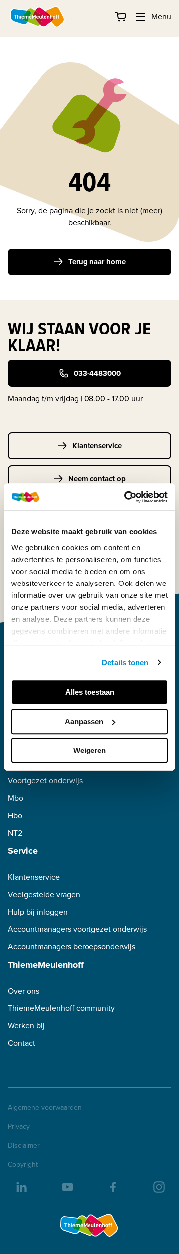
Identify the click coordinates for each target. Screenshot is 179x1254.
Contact (21, 1043)
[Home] (38, 17)
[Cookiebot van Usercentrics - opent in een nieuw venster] (126, 497)
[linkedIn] (21, 1186)
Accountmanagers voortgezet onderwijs (77, 929)
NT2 (15, 832)
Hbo (15, 815)
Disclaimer (24, 1146)
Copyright (23, 1165)
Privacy (19, 1127)
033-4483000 (97, 373)
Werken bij (26, 1025)
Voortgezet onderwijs (45, 780)
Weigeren (89, 750)
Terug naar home (97, 261)
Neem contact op (97, 478)
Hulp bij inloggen (38, 912)
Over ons (23, 991)
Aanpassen (84, 721)
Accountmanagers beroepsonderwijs (71, 946)
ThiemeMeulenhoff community (61, 1008)
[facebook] (112, 1186)
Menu (161, 16)
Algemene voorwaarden (45, 1108)
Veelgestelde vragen (44, 894)
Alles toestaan (89, 692)
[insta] (158, 1186)
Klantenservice (97, 445)
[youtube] (67, 1186)
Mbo (15, 798)
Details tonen (125, 662)
